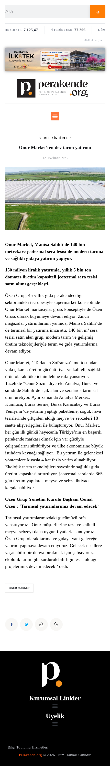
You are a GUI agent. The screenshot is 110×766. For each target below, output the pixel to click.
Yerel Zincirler (55, 138)
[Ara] (98, 11)
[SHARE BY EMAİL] (41, 624)
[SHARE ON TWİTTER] (26, 624)
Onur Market (19, 587)
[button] (55, 116)
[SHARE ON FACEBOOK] (11, 624)
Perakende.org (30, 755)
